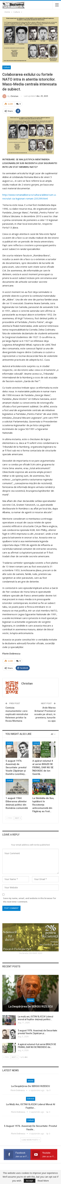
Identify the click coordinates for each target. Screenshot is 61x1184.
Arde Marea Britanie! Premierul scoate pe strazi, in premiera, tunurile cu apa (45, 714)
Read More (43, 1181)
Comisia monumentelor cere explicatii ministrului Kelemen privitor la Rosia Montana (16, 714)
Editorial (30, 1099)
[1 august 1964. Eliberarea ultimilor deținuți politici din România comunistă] (17, 787)
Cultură (6, 67)
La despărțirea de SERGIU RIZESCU (30, 1006)
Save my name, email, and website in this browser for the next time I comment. (29, 900)
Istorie (30, 1000)
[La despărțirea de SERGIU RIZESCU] (30, 993)
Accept (29, 1180)
